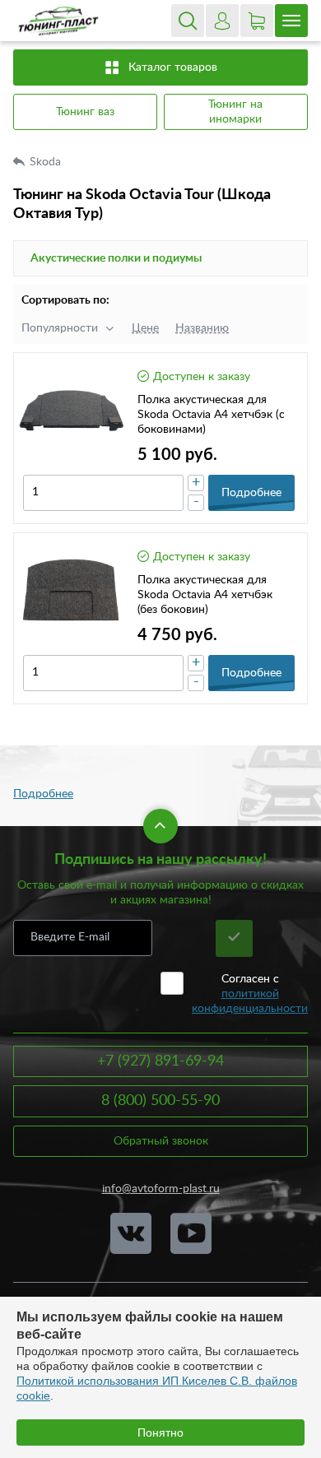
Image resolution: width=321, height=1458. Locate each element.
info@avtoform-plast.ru (161, 1189)
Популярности (59, 328)
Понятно (160, 1432)
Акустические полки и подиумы (116, 258)
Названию (202, 328)
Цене (145, 328)
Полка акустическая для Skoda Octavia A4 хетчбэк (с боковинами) (211, 414)
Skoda (47, 162)
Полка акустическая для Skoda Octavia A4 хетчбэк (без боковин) (204, 594)
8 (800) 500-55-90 (160, 1101)
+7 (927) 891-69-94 (160, 1061)
